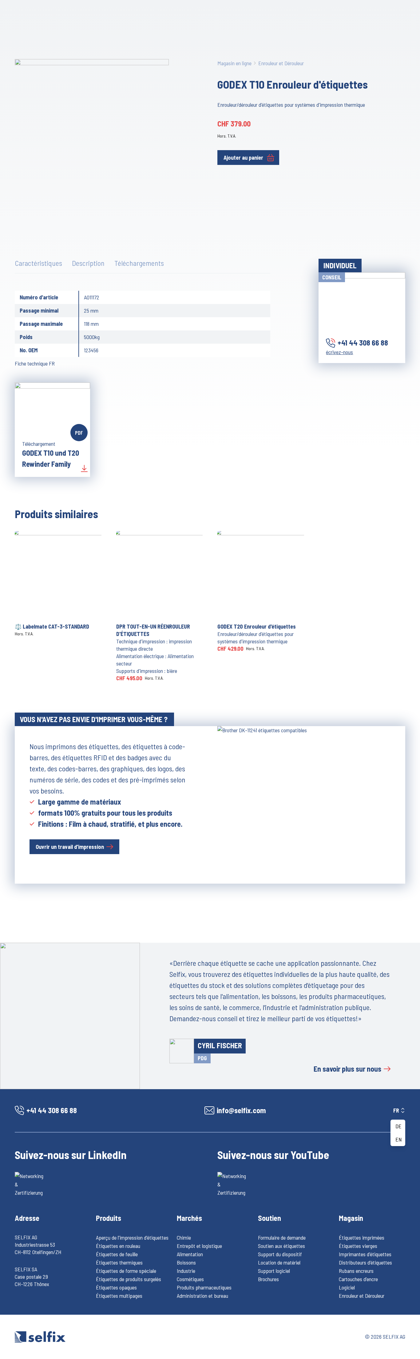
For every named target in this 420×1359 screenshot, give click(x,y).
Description (88, 262)
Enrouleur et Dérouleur (281, 63)
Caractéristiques (38, 262)
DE (398, 1126)
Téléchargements (139, 262)
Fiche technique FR (35, 363)
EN (398, 1139)
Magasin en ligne (234, 63)
